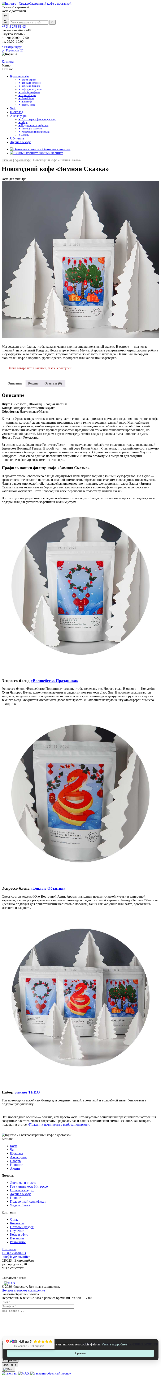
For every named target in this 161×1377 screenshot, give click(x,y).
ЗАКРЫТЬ (10, 1364)
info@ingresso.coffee (16, 1256)
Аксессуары (18, 116)
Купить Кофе (19, 76)
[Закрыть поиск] (5, 16)
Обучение (17, 138)
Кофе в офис (19, 1234)
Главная (7, 160)
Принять (80, 1353)
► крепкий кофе (27, 95)
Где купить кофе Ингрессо (29, 1186)
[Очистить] (52, 22)
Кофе (13, 1146)
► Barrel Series (26, 98)
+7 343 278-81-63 (14, 26)
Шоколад (16, 112)
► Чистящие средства (30, 128)
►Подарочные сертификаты (33, 125)
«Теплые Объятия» (48, 888)
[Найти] (5, 22)
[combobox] (29, 22)
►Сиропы (23, 134)
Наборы (15, 1161)
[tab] (15, 383)
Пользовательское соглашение (23, 1290)
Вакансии (17, 1238)
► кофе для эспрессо (29, 82)
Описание (15, 383)
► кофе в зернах (27, 79)
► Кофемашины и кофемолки (34, 131)
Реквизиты (18, 1242)
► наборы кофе (26, 104)
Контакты (17, 1223)
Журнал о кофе (20, 142)
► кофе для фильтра (29, 85)
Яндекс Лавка (20, 1205)
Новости (16, 1197)
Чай (13, 108)
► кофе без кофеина (29, 92)
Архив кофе (23, 160)
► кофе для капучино (30, 89)
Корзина (8, 61)
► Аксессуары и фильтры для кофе (37, 119)
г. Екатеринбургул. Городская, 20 (12, 48)
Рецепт (33, 383)
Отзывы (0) (53, 383)
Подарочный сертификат (28, 1201)
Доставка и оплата (23, 1182)
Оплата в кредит (22, 1190)
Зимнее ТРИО (27, 1092)
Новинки (16, 1164)
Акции (15, 1168)
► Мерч (22, 122)
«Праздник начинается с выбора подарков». (58, 1124)
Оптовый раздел (22, 1227)
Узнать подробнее (114, 1344)
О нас (14, 1219)
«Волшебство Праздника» (54, 680)
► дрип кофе (25, 101)
